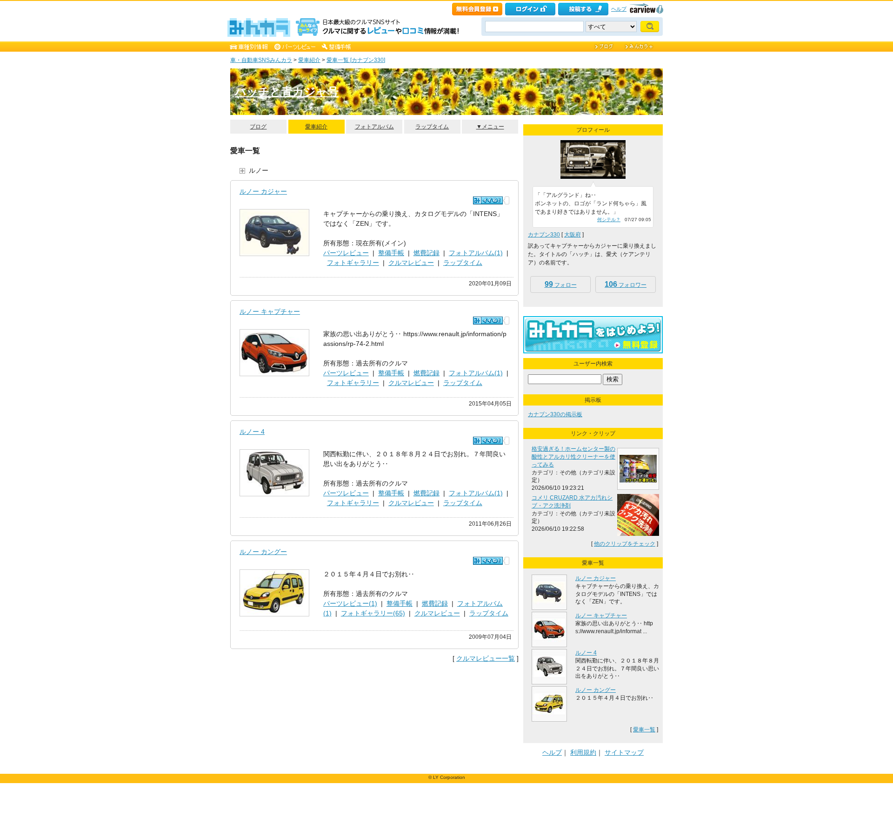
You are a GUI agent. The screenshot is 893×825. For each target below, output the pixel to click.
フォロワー (625, 284)
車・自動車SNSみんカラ (261, 60)
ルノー (258, 170)
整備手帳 (391, 253)
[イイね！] (488, 200)
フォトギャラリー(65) (373, 613)
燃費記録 (426, 253)
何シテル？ (608, 219)
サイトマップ (624, 752)
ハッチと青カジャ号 (287, 91)
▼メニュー (490, 126)
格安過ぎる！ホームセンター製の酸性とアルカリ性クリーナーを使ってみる (573, 457)
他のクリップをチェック (624, 544)
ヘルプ (618, 9)
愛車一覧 (644, 729)
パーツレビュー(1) (350, 603)
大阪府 (572, 234)
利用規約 (583, 752)
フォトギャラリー (353, 262)
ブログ (258, 126)
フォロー (561, 284)
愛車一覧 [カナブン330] (356, 60)
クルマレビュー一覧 (485, 658)
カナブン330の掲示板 (555, 414)
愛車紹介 (309, 60)
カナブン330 (544, 234)
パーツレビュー (346, 253)
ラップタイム (432, 126)
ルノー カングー (263, 551)
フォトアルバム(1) (476, 253)
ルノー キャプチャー (270, 311)
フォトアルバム (374, 126)
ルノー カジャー (263, 191)
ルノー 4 (252, 431)
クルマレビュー (411, 262)
